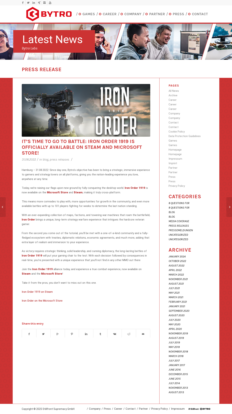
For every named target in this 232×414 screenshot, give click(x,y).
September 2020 (179, 310)
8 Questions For (179, 203)
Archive (173, 95)
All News (174, 91)
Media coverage (179, 221)
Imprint (173, 163)
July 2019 (174, 342)
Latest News (52, 39)
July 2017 (174, 360)
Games (173, 140)
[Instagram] (44, 2)
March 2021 (176, 297)
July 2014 (174, 383)
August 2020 (177, 315)
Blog (45, 159)
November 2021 (178, 279)
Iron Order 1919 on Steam (37, 291)
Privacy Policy (177, 186)
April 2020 (175, 329)
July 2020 (175, 319)
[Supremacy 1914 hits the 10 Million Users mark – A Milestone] (3, 207)
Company (174, 113)
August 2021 (176, 283)
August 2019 (176, 338)
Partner (173, 167)
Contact (174, 122)
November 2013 (178, 387)
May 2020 (174, 324)
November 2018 (178, 351)
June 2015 (175, 378)
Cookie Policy (177, 131)
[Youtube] (50, 2)
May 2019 (174, 347)
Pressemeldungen (181, 230)
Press (172, 176)
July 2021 (174, 288)
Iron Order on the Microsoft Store (42, 300)
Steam (78, 192)
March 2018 (176, 356)
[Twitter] (28, 2)
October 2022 (177, 261)
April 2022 (175, 270)
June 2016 (175, 369)
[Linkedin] (33, 2)
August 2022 (176, 265)
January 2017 (177, 365)
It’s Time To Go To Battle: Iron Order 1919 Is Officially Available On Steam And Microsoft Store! (82, 147)
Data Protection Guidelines (185, 136)
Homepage (175, 149)
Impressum (175, 158)
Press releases (59, 159)
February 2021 (178, 301)
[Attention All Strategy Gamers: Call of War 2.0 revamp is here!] (229, 207)
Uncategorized (178, 234)
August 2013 (176, 392)
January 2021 (177, 306)
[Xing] (39, 2)
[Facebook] (22, 2)
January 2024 (177, 256)
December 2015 (178, 374)
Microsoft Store (57, 192)
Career (173, 100)
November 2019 (178, 333)
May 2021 (174, 292)
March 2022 (176, 274)
